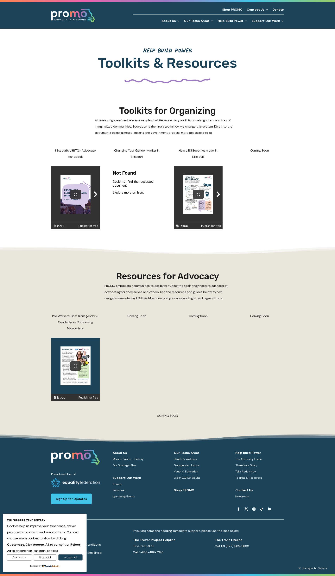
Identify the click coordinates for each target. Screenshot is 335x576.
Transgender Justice (186, 465)
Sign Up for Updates (71, 499)
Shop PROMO (232, 10)
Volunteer (119, 490)
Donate (278, 10)
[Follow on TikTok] (262, 509)
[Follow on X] (246, 509)
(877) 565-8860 (237, 546)
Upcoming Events (124, 496)
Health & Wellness (185, 459)
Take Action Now (245, 471)
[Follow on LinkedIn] (269, 509)
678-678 (147, 546)
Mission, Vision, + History (128, 459)
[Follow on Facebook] (238, 509)
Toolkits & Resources (248, 477)
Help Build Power (248, 453)
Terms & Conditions (87, 545)
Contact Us (255, 10)
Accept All (70, 557)
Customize (19, 557)
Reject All (45, 557)
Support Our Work (127, 478)
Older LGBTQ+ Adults (187, 477)
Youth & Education (186, 471)
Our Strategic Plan (124, 465)
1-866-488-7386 (151, 552)
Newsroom (242, 496)
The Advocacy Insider (249, 459)
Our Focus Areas (186, 453)
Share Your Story (246, 465)
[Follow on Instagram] (254, 509)
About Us (120, 453)
